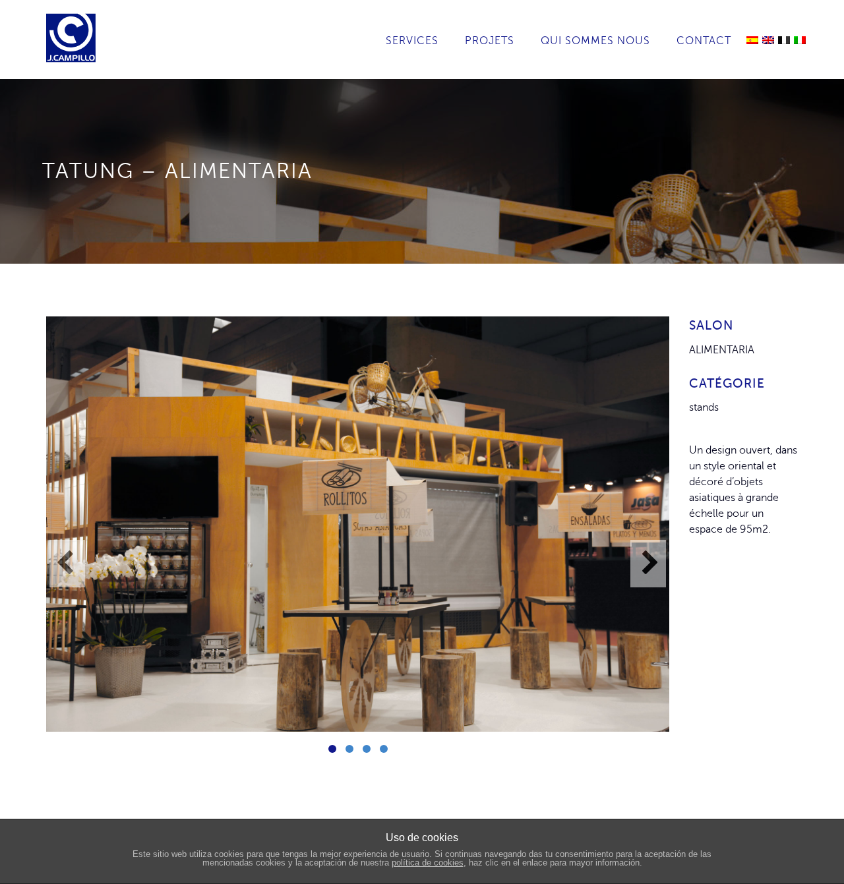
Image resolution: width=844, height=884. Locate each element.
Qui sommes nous (595, 41)
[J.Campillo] (74, 16)
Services (412, 41)
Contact (704, 41)
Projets (489, 41)
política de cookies (428, 863)
